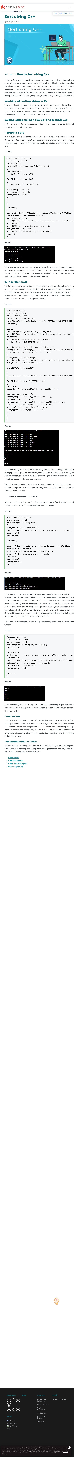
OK (69, 1448)
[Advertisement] (27, 800)
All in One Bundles (41, 1417)
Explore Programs (41, 1409)
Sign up (40, 1421)
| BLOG (20, 7)
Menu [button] (67, 7)
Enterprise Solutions (41, 1400)
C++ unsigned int (15, 767)
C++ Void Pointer (15, 760)
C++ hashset (13, 757)
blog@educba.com (63, 13)
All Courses (42, 1413)
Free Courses (42, 1404)
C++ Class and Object (17, 764)
